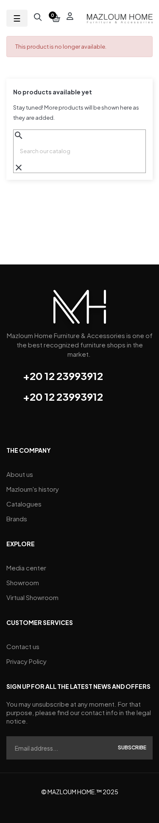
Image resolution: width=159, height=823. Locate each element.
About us (19, 474)
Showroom (22, 582)
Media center (26, 568)
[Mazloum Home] (80, 309)
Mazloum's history (32, 489)
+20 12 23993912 (63, 375)
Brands (16, 519)
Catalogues (24, 504)
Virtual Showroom (32, 597)
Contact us (22, 646)
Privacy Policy (26, 661)
